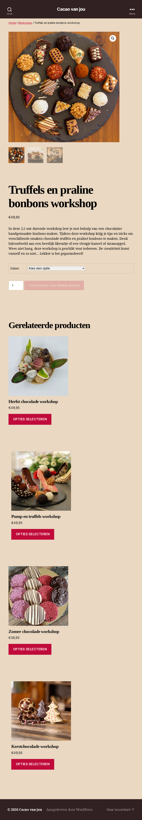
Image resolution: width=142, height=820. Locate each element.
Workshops (25, 22)
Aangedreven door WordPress (69, 809)
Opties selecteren (30, 419)
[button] (112, 38)
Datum (14, 268)
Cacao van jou (71, 9)
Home (12, 22)
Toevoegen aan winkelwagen (54, 285)
